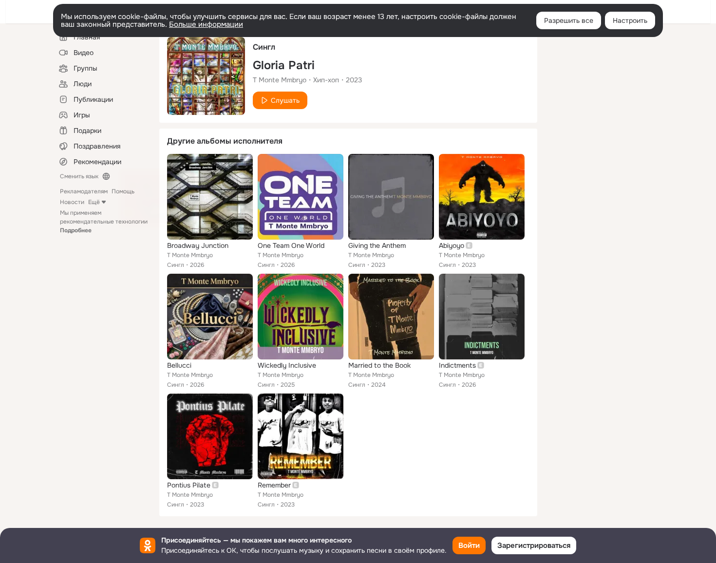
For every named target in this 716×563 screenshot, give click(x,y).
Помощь (123, 191)
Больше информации (206, 24)
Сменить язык (79, 176)
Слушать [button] (285, 100)
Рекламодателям (84, 191)
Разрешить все (568, 20)
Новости (72, 202)
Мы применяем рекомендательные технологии (104, 221)
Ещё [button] (94, 202)
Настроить (630, 20)
